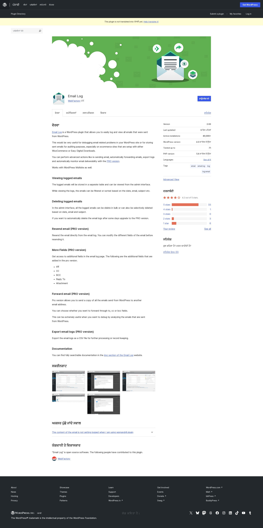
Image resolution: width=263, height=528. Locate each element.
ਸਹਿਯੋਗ (207, 113)
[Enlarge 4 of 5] (116, 397)
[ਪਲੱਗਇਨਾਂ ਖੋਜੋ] (40, 31)
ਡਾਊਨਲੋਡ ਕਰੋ (204, 98)
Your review (169, 228)
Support (112, 492)
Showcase (64, 487)
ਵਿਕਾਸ (103, 113)
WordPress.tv (115, 500)
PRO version (113, 161)
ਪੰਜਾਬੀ (39, 513)
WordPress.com (214, 487)
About (13, 487)
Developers (113, 496)
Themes (63, 492)
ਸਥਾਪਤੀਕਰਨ (88, 113)
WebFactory (74, 100)
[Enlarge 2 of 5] (81, 397)
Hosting (14, 496)
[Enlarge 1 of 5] (81, 374)
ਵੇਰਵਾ (57, 113)
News (13, 492)
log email (206, 172)
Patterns (63, 500)
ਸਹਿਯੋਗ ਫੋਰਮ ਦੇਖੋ (170, 252)
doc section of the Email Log (118, 355)
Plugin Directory (18, 14)
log (208, 166)
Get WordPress (250, 5)
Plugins (63, 496)
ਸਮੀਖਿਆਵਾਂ (71, 113)
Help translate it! (151, 21)
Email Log (57, 132)
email (193, 166)
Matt (209, 492)
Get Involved (163, 487)
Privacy (14, 500)
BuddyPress (212, 500)
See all (207, 228)
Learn (111, 487)
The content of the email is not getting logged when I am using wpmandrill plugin (92, 432)
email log (201, 166)
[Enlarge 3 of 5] (116, 374)
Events (160, 492)
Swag (161, 500)
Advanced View (171, 179)
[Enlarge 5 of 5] (151, 374)
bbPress (211, 496)
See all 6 (207, 160)
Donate (161, 496)
